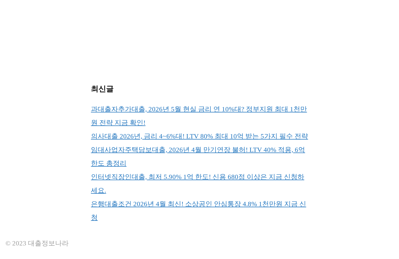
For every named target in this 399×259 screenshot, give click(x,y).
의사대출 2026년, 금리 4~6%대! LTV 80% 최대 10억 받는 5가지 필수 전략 (199, 136)
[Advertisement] (163, 38)
